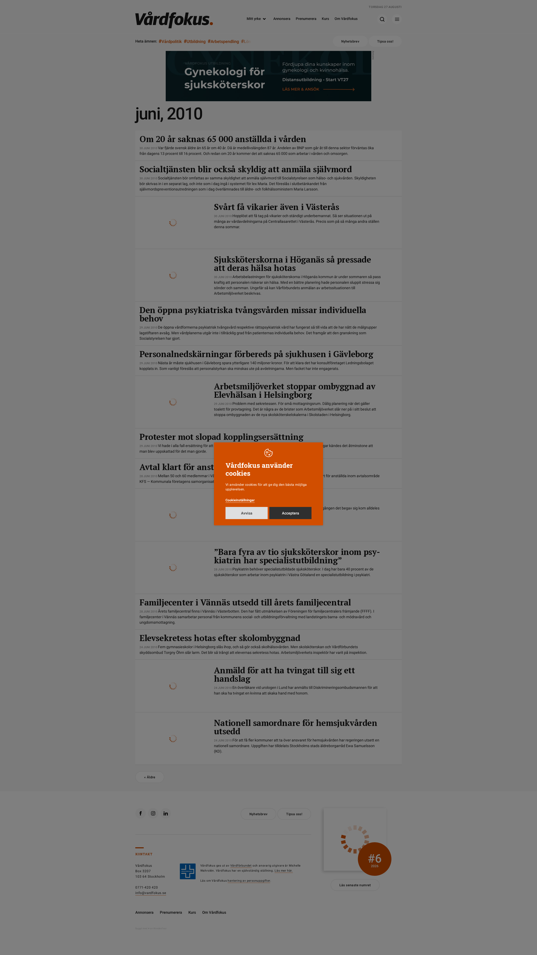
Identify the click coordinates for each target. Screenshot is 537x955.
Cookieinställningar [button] (240, 500)
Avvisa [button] (246, 513)
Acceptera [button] (290, 513)
